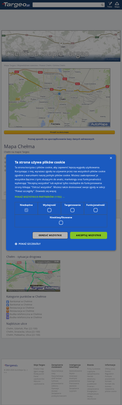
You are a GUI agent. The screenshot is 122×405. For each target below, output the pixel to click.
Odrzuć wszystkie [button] (50, 235)
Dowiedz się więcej (46, 191)
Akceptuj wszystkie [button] (88, 235)
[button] (61, 196)
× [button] (111, 158)
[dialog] (61, 202)
